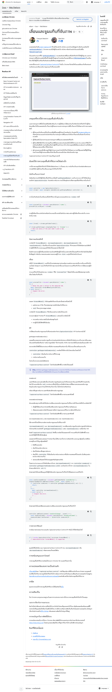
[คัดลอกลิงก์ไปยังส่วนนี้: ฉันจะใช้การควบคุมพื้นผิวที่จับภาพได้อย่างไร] (68, 161)
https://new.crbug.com (36, 623)
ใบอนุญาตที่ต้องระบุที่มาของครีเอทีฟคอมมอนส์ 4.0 (54, 654)
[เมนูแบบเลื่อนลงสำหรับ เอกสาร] (33, 2)
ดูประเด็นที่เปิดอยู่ (30, 675)
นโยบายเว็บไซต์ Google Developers (54, 656)
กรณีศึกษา (39, 2)
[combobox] (75, 2)
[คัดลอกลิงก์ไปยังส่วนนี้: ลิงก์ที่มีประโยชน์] (45, 628)
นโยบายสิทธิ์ (32, 571)
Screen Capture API (45, 47)
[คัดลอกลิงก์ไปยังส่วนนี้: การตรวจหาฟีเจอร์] (44, 526)
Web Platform (14, 7)
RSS (84, 681)
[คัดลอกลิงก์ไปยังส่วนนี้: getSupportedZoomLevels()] (49, 337)
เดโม (62, 587)
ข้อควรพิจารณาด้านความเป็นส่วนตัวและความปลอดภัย (44, 576)
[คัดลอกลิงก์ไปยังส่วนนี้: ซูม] (33, 328)
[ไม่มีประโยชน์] (91, 26)
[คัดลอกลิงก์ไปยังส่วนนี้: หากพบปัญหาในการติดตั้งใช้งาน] (53, 617)
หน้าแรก (31, 26)
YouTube (85, 675)
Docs (4, 7)
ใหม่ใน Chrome (55, 2)
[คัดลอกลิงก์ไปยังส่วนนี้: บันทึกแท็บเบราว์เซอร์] (46, 174)
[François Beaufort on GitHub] (38, 41)
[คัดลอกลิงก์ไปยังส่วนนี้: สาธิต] (35, 582)
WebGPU (24, 11)
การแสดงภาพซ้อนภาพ (84, 132)
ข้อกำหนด (28, 688)
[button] (10, 77)
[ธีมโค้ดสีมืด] (88, 186)
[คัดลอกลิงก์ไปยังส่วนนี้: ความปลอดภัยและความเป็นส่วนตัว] (60, 566)
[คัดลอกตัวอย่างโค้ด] (91, 186)
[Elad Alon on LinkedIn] (62, 41)
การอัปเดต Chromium (60, 672)
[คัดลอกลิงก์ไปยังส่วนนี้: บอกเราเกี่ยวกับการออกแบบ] (51, 603)
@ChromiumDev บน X (89, 672)
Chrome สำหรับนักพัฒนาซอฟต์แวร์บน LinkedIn (95, 678)
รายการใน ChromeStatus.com (42, 639)
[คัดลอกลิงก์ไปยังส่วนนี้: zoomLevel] (38, 378)
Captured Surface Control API (49, 64)
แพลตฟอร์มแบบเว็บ (7, 11)
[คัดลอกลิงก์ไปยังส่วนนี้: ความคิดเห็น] (41, 592)
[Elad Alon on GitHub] (59, 41)
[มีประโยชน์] (88, 26)
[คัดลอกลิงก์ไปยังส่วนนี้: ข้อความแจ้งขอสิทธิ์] (44, 239)
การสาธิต (68, 113)
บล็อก (46, 2)
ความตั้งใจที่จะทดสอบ (39, 636)
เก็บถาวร (56, 678)
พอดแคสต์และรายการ (59, 681)
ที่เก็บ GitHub (45, 611)
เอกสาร (29, 2)
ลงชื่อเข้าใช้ (107, 2)
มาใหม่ (16, 11)
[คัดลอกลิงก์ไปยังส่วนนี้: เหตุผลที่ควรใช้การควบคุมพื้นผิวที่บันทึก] (65, 119)
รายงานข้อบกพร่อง (30, 672)
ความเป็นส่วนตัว (36, 688)
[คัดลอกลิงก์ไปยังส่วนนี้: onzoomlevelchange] (44, 400)
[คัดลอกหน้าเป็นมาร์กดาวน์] (79, 31)
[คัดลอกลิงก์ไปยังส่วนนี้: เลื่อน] (34, 260)
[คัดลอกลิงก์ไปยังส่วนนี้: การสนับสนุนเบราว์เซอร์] (51, 556)
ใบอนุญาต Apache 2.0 (87, 654)
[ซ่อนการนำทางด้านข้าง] (21, 689)
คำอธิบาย (35, 633)
